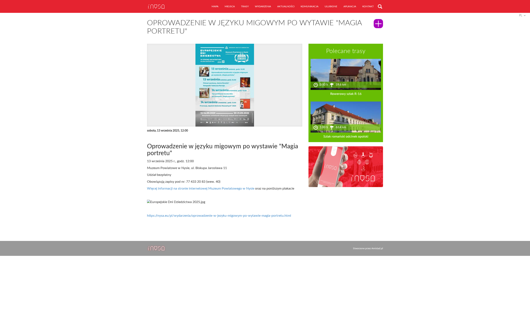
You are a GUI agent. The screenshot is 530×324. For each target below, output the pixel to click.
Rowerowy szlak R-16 (345, 94)
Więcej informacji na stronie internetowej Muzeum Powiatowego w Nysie (200, 188)
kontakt (368, 6)
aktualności (285, 6)
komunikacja (309, 6)
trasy (245, 6)
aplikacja (349, 6)
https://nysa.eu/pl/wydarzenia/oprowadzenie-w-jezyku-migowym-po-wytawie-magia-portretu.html (219, 215)
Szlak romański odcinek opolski (345, 136)
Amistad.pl (377, 248)
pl (520, 15)
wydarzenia (263, 6)
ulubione (331, 6)
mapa (215, 6)
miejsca (230, 6)
